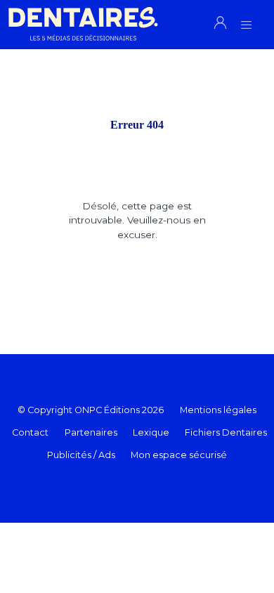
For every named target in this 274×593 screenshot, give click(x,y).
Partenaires (91, 432)
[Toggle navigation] (246, 21)
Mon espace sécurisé (179, 455)
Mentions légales (218, 410)
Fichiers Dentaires (226, 432)
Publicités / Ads (81, 455)
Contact (30, 432)
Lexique (151, 432)
